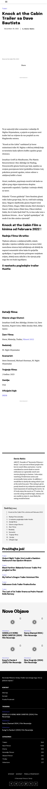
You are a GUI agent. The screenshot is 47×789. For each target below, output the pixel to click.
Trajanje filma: (13, 535)
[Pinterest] (26, 70)
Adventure (5, 631)
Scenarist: (12, 532)
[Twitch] (26, 784)
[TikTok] (21, 784)
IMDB (4, 395)
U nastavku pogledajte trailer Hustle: (21, 519)
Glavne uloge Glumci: (16, 524)
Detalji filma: (13, 522)
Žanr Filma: (12, 527)
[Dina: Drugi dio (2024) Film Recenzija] (34, 649)
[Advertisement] (23, 102)
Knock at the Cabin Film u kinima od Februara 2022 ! (24, 513)
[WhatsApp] (31, 70)
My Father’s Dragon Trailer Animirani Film (20, 577)
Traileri (4, 8)
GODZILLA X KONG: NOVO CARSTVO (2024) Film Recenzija (12, 635)
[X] (21, 70)
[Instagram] (16, 784)
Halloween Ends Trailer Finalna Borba (19, 584)
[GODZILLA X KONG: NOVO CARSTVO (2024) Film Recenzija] (12, 622)
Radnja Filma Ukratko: (16, 517)
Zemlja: (11, 537)
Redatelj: (12, 530)
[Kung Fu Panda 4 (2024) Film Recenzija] (12, 649)
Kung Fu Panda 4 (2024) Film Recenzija (17, 730)
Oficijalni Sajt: (13, 540)
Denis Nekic (29, 29)
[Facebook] (16, 70)
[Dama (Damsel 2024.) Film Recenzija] (34, 622)
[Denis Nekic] (7, 478)
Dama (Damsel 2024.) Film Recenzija (16, 723)
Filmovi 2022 (28, 339)
